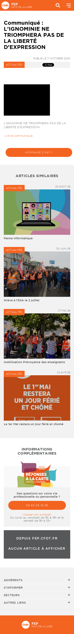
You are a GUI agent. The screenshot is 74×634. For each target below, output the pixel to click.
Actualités (14, 64)
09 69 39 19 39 (37, 505)
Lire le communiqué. (18, 135)
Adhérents (13, 580)
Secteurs (12, 595)
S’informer (13, 587)
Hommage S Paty (39, 152)
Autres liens (15, 602)
